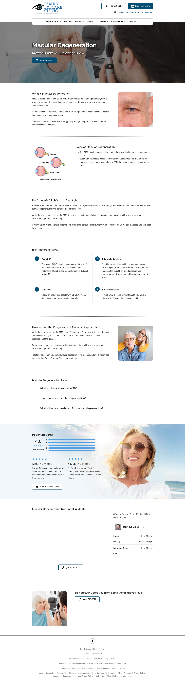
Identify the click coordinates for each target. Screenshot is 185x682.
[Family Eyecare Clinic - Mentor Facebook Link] (92, 641)
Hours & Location (53, 22)
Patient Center (117, 22)
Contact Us (133, 22)
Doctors (68, 22)
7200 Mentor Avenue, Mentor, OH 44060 (135, 12)
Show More (37, 478)
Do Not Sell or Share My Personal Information (114, 676)
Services (102, 22)
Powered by (77, 668)
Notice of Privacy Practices (120, 673)
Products (91, 22)
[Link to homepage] (52, 9)
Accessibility (62, 673)
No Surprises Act (100, 673)
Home (40, 673)
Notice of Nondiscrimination (80, 673)
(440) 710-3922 (110, 659)
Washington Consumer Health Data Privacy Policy (73, 676)
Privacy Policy (139, 673)
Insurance (79, 22)
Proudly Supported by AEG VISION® (110, 668)
